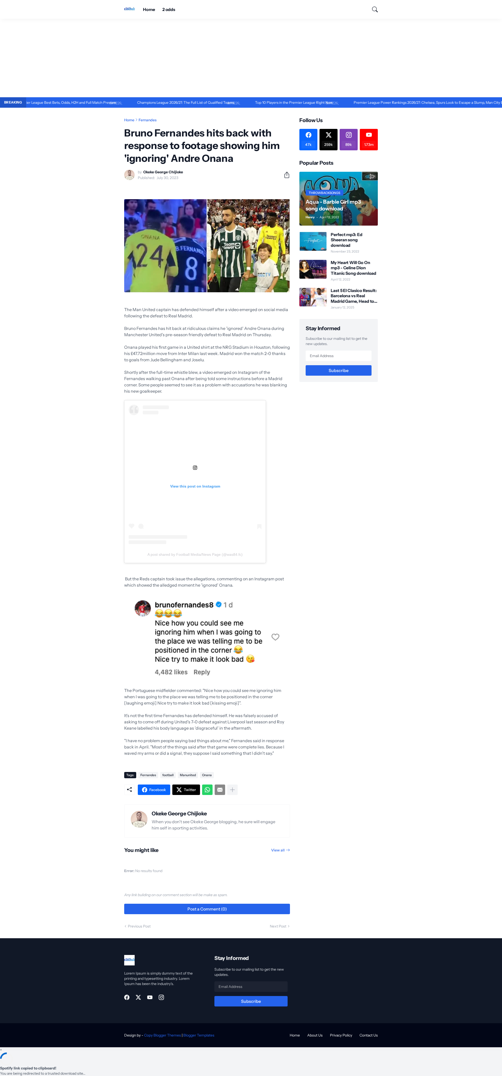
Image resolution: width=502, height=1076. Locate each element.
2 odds (168, 9)
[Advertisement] (251, 58)
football (168, 775)
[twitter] (138, 997)
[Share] (284, 175)
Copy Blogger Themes (162, 1035)
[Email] (220, 790)
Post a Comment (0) (207, 909)
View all (278, 850)
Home (149, 9)
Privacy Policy (341, 1035)
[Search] (372, 9)
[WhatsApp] (207, 790)
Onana (207, 775)
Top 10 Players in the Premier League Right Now (267, 102)
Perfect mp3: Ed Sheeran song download (346, 240)
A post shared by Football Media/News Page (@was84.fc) (195, 554)
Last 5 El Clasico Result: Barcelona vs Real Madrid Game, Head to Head (354, 296)
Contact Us (369, 1035)
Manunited (188, 775)
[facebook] (126, 997)
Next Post (278, 926)
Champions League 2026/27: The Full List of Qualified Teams (159, 102)
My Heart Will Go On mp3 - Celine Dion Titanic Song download (353, 268)
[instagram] (161, 997)
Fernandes (148, 120)
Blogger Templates (198, 1035)
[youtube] (149, 997)
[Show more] (232, 790)
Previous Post (139, 926)
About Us (315, 1035)
